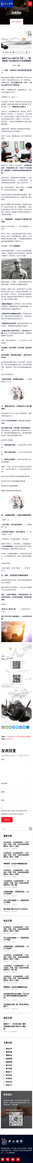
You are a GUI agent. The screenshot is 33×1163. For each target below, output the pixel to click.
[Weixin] (18, 1159)
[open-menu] (30, 3)
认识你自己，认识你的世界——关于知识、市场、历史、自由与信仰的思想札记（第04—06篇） (16, 872)
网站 (2, 800)
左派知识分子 (11, 736)
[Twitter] (7, 1159)
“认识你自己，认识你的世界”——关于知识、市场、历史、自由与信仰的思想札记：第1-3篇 (16, 883)
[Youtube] (13, 1159)
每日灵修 (14, 911)
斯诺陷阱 (22, 736)
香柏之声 (14, 866)
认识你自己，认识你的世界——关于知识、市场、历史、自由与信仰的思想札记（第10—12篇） (16, 844)
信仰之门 (14, 896)
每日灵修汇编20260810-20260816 (16, 909)
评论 (3, 759)
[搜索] (30, 828)
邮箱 (3, 792)
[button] (24, 3)
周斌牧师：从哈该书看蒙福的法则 (15, 864)
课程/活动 (14, 1000)
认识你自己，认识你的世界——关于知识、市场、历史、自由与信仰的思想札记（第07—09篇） (16, 855)
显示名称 (4, 783)
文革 (17, 736)
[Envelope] (2, 1159)
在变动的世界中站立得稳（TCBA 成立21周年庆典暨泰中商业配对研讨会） (16, 996)
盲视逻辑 (28, 736)
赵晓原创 (18, 21)
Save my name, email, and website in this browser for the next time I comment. (14, 812)
